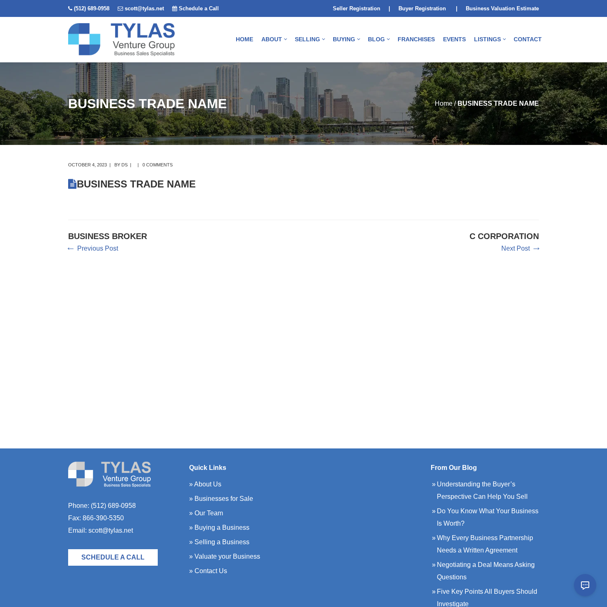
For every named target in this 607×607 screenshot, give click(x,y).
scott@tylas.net (144, 8)
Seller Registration (356, 8)
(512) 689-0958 (91, 8)
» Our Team (206, 513)
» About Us (205, 484)
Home (444, 103)
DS (124, 164)
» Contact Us (208, 570)
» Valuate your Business (224, 556)
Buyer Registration (422, 8)
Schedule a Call (199, 8)
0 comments (157, 164)
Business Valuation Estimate (502, 8)
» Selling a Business (219, 541)
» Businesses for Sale (221, 498)
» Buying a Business (219, 527)
